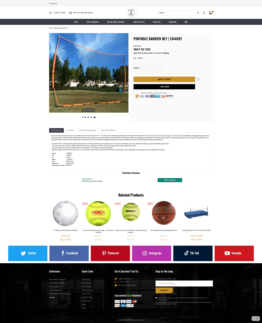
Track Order (85, 279)
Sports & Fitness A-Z (61, 28)
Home (51, 28)
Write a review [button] (170, 180)
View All (51, 297)
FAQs (186, 22)
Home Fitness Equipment (57, 279)
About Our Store (139, 22)
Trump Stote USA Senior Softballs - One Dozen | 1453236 (98, 231)
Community (172, 22)
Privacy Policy (86, 286)
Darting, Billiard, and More (57, 283)
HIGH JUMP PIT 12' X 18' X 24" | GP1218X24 (196, 230)
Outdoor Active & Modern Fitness (59, 294)
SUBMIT (164, 290)
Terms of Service (87, 290)
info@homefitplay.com (125, 279)
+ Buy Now (164, 87)
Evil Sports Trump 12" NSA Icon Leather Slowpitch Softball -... (131, 231)
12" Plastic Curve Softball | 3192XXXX (65, 230)
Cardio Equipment (55, 286)
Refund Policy (86, 283)
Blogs (83, 308)
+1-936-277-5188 (58, 13)
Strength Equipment (55, 290)
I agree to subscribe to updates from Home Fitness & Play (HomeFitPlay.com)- (183, 299)
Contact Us (157, 22)
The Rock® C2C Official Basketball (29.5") (163, 230)
